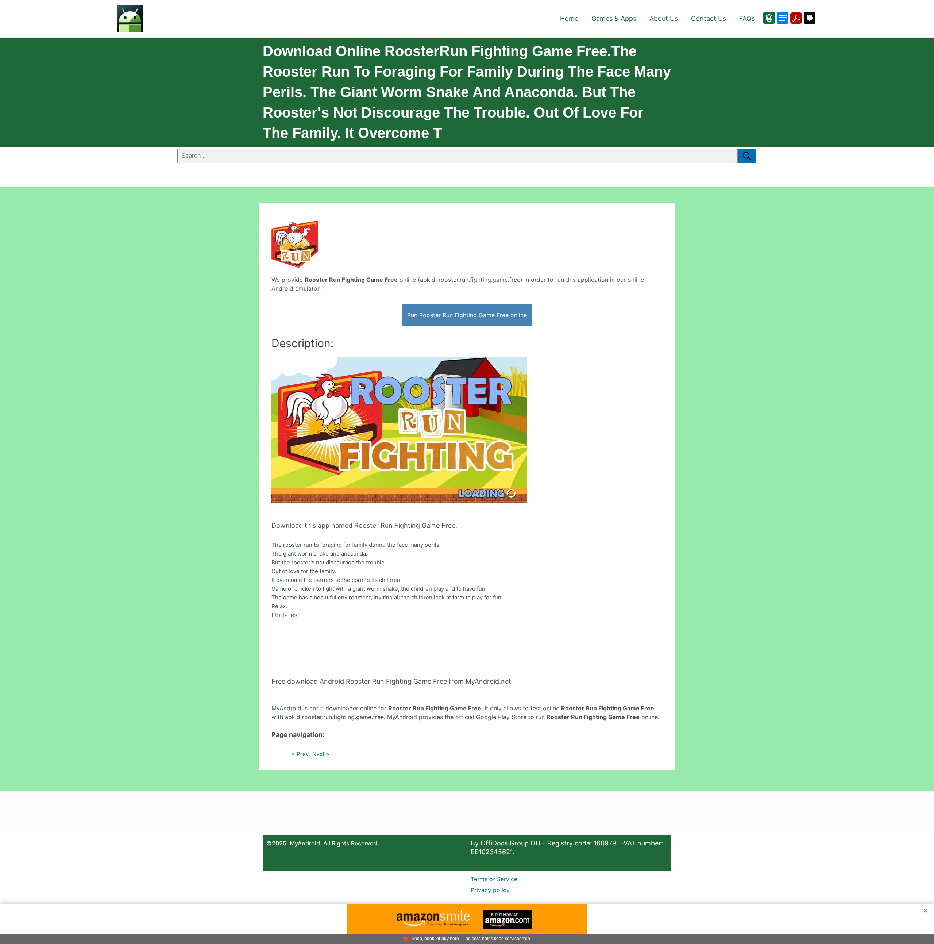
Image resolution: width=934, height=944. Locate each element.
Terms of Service (494, 879)
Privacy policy (490, 890)
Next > (320, 754)
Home (569, 18)
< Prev (300, 754)
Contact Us (708, 18)
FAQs (747, 18)
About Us (663, 18)
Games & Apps (613, 18)
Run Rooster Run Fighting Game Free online (467, 315)
